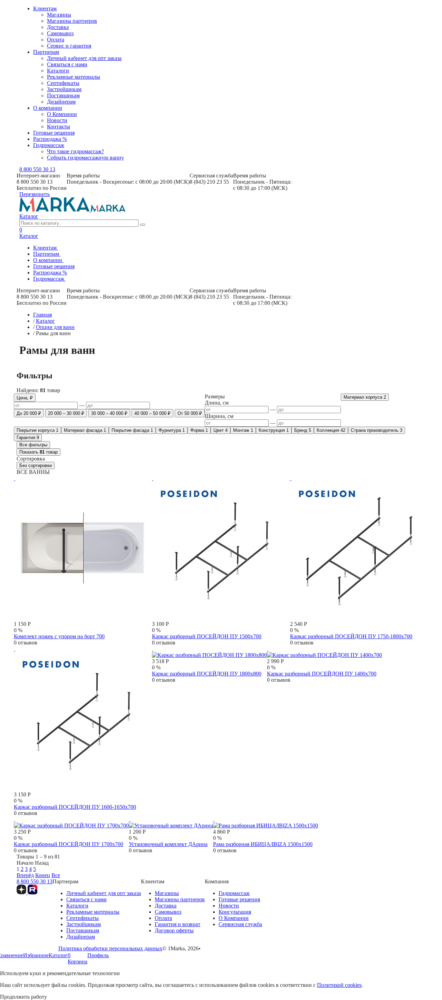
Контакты (58, 126)
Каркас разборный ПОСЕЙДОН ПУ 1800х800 (206, 674)
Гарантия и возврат (177, 924)
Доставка (58, 27)
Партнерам (46, 52)
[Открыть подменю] (60, 249)
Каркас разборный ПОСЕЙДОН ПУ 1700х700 (68, 844)
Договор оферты (174, 930)
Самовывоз (60, 33)
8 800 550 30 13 (37, 169)
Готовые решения (54, 133)
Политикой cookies (339, 985)
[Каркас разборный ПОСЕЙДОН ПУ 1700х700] (71, 822)
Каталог (28, 216)
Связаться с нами (67, 64)
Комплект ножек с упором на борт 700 (59, 636)
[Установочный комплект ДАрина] (171, 822)
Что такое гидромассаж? (75, 151)
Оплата (55, 39)
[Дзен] (22, 892)
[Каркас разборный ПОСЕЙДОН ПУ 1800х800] (209, 652)
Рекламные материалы (73, 77)
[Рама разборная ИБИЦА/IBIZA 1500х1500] (265, 822)
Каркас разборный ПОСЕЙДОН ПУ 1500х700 (206, 636)
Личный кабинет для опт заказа (84, 58)
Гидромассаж (48, 145)
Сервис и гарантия (69, 46)
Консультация (235, 912)
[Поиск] (142, 225)
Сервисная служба (240, 924)
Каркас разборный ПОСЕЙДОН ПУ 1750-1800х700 (351, 636)
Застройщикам (64, 89)
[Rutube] (32, 892)
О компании (47, 108)
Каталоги (58, 71)
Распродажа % (50, 139)
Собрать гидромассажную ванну (85, 158)
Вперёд (25, 875)
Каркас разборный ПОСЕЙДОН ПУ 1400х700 (321, 674)
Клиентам (45, 8)
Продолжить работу (23, 997)
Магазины (59, 15)
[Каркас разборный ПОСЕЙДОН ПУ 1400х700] (324, 652)
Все (55, 875)
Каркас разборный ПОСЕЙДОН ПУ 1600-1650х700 (75, 807)
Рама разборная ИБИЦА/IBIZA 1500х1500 (263, 844)
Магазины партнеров (72, 21)
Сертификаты (63, 83)
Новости (57, 120)
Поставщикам (63, 95)
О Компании (62, 114)
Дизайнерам (61, 102)
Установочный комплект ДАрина (168, 844)
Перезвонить (34, 194)
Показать (38, 452)
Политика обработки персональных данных (110, 948)
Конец (42, 875)
